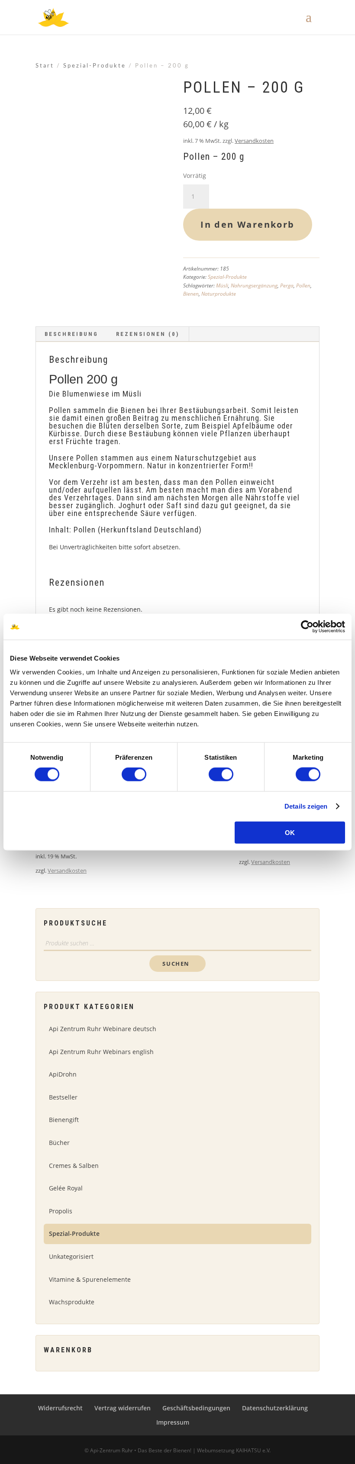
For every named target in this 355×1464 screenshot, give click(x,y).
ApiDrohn (63, 1074)
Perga (287, 285)
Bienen (191, 293)
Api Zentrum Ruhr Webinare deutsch (102, 1029)
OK (290, 832)
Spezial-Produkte (94, 66)
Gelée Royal (66, 1188)
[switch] (134, 774)
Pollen (303, 285)
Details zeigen (305, 806)
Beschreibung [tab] (71, 334)
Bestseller (63, 1097)
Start (45, 66)
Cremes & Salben (74, 1165)
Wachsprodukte (71, 1302)
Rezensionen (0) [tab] (147, 334)
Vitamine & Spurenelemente (90, 1279)
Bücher (59, 1142)
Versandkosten (254, 141)
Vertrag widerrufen (122, 1408)
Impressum (172, 1422)
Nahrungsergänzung (254, 285)
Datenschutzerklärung (275, 1408)
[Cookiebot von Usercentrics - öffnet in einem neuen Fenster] (307, 626)
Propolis (60, 1211)
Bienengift (64, 1120)
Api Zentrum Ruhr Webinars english (101, 1052)
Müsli (222, 285)
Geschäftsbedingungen (196, 1408)
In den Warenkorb (247, 224)
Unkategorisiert (71, 1256)
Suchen (176, 963)
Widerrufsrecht (60, 1408)
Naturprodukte (218, 293)
